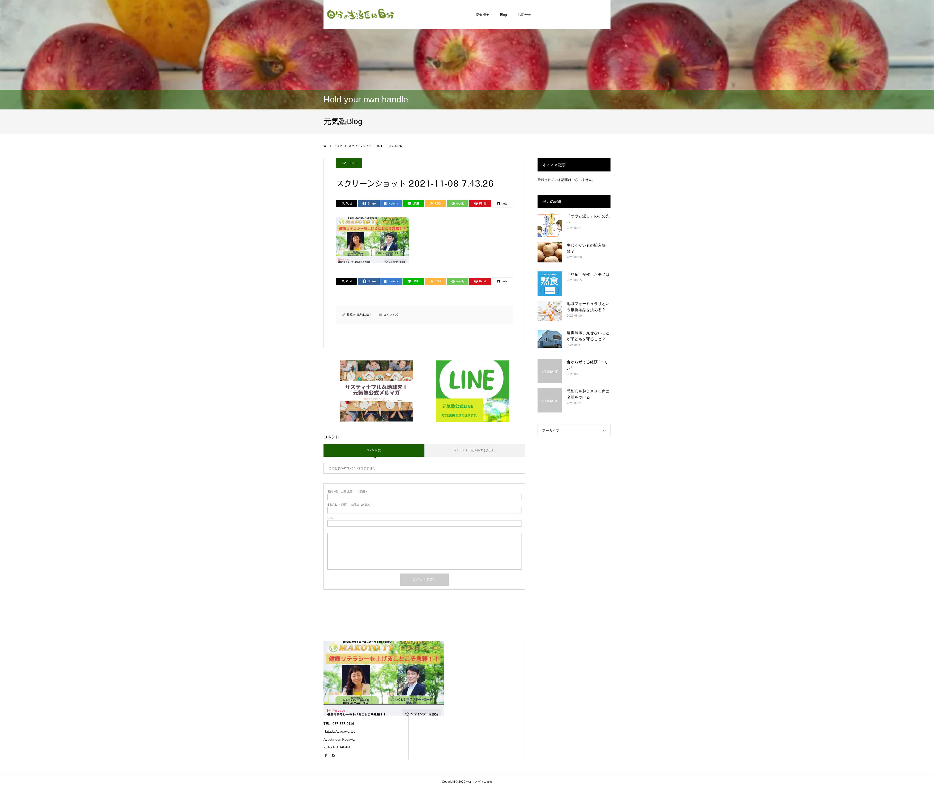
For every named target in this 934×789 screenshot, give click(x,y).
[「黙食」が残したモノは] (550, 283)
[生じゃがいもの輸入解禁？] (550, 254)
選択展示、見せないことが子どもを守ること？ (588, 336)
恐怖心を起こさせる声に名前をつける (588, 394)
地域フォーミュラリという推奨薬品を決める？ (588, 307)
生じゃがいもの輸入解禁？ (586, 248)
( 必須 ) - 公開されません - (349, 504)
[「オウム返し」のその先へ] (550, 225)
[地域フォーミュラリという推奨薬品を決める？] (550, 313)
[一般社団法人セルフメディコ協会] (359, 15)
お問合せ (524, 15)
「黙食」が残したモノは (588, 274)
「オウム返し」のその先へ (588, 219)
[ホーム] (325, 146)
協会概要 (482, 15)
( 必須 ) (347, 491)
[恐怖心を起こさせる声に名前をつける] (550, 400)
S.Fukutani (364, 314)
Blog (503, 15)
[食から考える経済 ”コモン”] (550, 371)
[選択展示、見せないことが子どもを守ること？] (550, 342)
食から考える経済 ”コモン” (587, 365)
